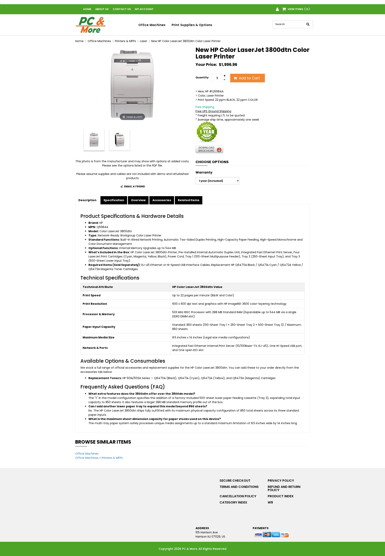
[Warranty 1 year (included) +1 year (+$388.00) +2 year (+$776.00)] (218, 180)
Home (87, 9)
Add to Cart (249, 78)
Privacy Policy (281, 480)
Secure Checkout (235, 480)
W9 (270, 502)
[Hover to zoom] (132, 84)
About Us (102, 9)
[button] (76, 140)
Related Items (188, 200)
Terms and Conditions (239, 486)
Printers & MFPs (112, 458)
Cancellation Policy (238, 496)
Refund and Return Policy (284, 488)
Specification (113, 200)
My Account (144, 9)
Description (87, 200)
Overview (138, 200)
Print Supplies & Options (192, 25)
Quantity (202, 77)
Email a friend (134, 186)
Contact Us (122, 9)
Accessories (161, 200)
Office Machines (152, 25)
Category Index (233, 502)
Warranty (204, 172)
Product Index (281, 496)
